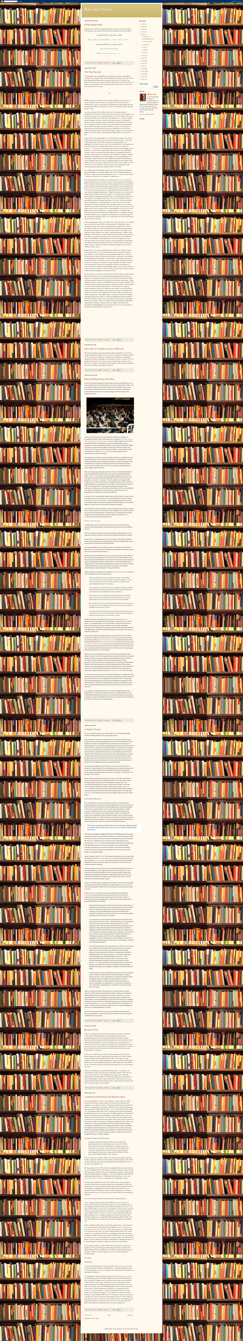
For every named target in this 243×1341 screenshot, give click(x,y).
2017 (143, 61)
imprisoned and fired (115, 670)
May (144, 52)
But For (127, 1042)
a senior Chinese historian (106, 640)
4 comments (106, 370)
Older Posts (130, 1315)
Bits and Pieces (98, 9)
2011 (143, 76)
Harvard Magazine (92, 357)
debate (98, 817)
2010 (143, 79)
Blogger (136, 1329)
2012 (143, 74)
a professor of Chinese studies (94, 644)
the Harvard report (102, 1101)
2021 (143, 32)
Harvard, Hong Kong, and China (99, 378)
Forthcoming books (93, 24)
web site (109, 1292)
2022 (143, 29)
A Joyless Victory (92, 729)
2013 (143, 71)
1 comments (106, 720)
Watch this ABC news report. (92, 521)
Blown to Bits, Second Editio (96, 40)
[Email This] (113, 63)
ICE (123, 648)
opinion (90, 1054)
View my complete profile (147, 114)
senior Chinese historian (108, 642)
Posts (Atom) (95, 1318)
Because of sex (91, 1029)
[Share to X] (116, 63)
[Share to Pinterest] (120, 63)
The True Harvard (92, 71)
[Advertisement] (147, 150)
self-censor (104, 451)
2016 (143, 63)
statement (96, 843)
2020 (143, 34)
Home (109, 1315)
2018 (143, 58)
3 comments (106, 339)
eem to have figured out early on (94, 1178)
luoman (125, 1329)
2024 (143, 24)
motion (87, 895)
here (94, 476)
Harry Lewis (152, 94)
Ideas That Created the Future (109, 49)
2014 (143, 69)
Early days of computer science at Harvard (103, 348)
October (145, 36)
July (144, 47)
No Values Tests (102, 1003)
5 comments (106, 1020)
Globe (94, 893)
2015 (143, 66)
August (145, 45)
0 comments (106, 63)
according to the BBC (121, 572)
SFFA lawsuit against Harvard (105, 858)
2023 (143, 26)
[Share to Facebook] (118, 63)
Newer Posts (88, 1315)
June (144, 50)
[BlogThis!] (114, 63)
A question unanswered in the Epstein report (104, 1096)
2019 (143, 56)
